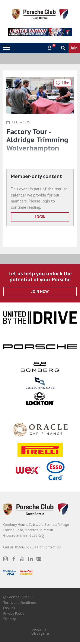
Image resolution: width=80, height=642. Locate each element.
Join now (40, 291)
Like (65, 82)
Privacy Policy (13, 613)
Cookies (9, 608)
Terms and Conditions (19, 602)
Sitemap (9, 618)
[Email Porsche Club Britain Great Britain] (38, 559)
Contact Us (52, 547)
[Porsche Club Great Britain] (40, 13)
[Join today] (74, 48)
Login (40, 216)
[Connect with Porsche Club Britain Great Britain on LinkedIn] (30, 559)
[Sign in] (38, 48)
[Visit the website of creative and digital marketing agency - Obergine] (40, 632)
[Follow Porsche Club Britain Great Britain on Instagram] (5, 559)
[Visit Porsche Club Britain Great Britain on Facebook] (14, 559)
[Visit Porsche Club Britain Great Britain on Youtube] (22, 559)
